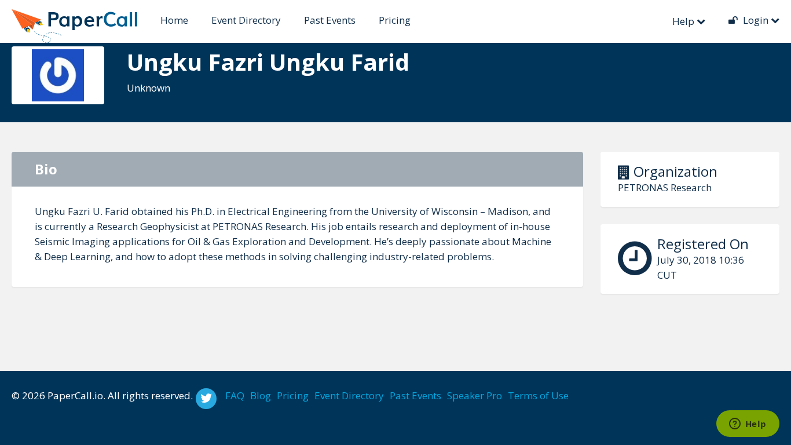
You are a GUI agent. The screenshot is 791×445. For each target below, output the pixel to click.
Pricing (395, 19)
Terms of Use (538, 395)
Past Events (330, 19)
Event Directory (246, 19)
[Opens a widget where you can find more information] (747, 424)
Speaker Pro (474, 395)
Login (756, 19)
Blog (260, 395)
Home (174, 19)
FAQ (234, 395)
